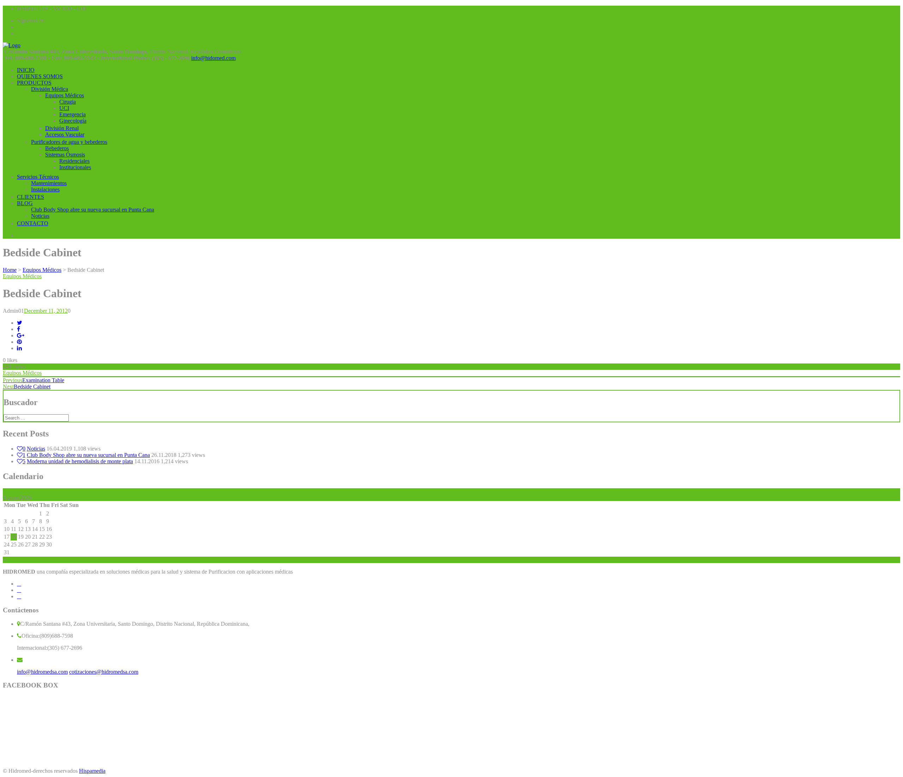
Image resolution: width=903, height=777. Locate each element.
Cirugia (67, 102)
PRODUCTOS (34, 83)
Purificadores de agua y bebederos (69, 142)
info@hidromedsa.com (42, 672)
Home (10, 270)
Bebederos (57, 148)
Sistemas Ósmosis (65, 155)
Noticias (40, 216)
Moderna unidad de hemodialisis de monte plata (80, 461)
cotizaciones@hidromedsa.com (103, 672)
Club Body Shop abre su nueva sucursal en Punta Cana (92, 210)
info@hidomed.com (213, 58)
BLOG (25, 203)
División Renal (62, 128)
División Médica (49, 89)
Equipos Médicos (64, 95)
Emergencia (72, 114)
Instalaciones (45, 189)
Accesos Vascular (64, 134)
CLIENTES (30, 197)
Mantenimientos (49, 183)
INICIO (26, 70)
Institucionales (75, 167)
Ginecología (72, 121)
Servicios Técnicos (38, 177)
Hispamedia (92, 771)
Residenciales (74, 161)
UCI (64, 108)
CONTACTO (32, 223)
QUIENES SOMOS (40, 76)
